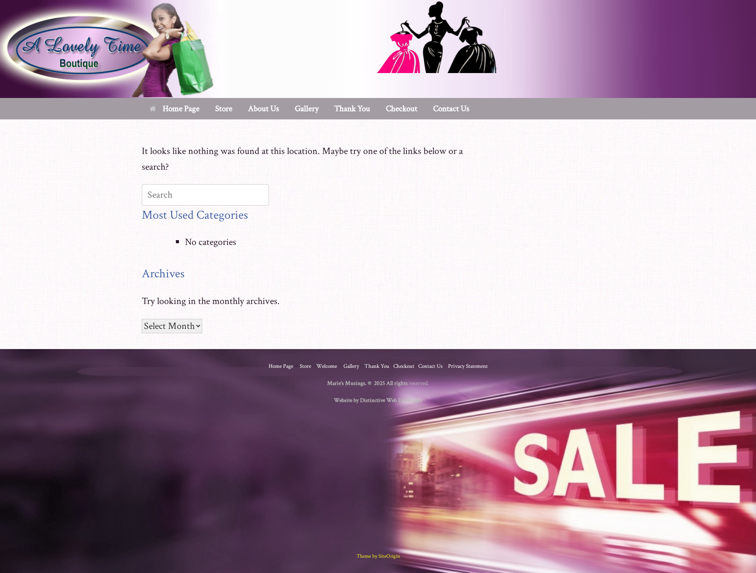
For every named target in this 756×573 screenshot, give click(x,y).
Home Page (181, 108)
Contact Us (451, 108)
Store (305, 366)
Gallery (306, 108)
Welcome (326, 366)
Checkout (401, 108)
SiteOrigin (389, 556)
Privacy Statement (468, 366)
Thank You (352, 108)
